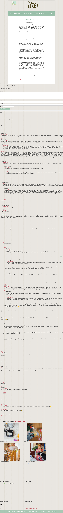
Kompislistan (31, 20)
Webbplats (1, 106)
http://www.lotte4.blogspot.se (5, 415)
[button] (15, 13)
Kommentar (1, 91)
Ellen (2, 404)
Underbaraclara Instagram (3, 506)
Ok (54, 511)
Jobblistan (20, 79)
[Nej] (61, 256)
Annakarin (2, 362)
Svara (2, 128)
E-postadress (2, 103)
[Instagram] (1, 505)
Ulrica (2, 352)
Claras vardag (29, 22)
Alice (2, 209)
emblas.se (2, 408)
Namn (1, 100)
